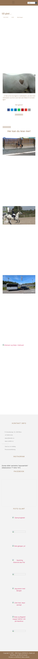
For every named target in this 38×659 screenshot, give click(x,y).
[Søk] (36, 3)
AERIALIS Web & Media (22, 657)
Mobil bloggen (20, 17)
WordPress (13, 655)
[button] (13, 2)
